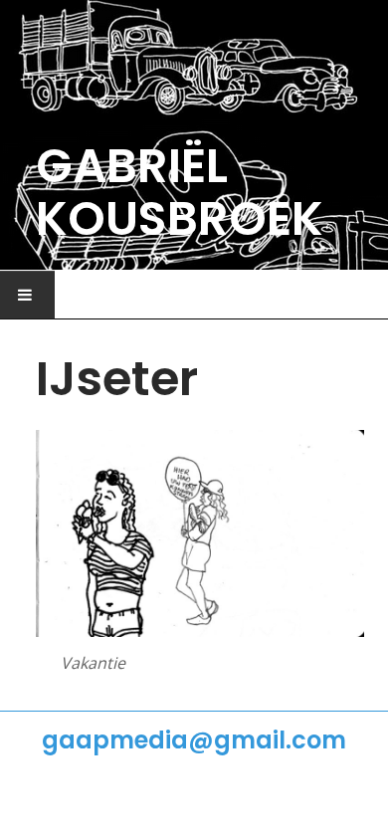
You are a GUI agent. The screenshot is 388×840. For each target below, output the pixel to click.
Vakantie (93, 663)
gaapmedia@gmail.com (194, 740)
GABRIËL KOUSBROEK (179, 192)
